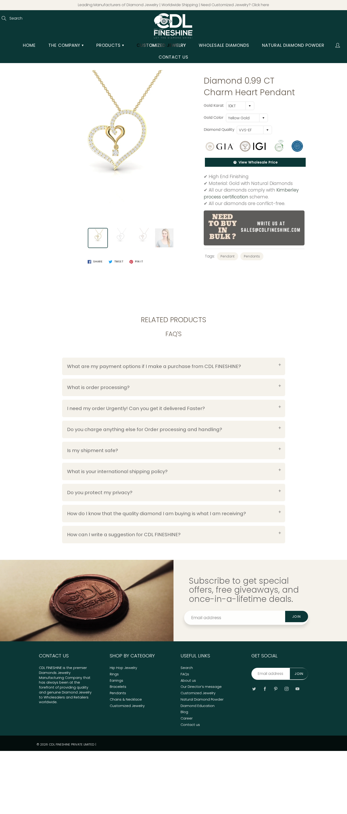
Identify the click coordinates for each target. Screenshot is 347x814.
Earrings (116, 680)
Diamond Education (198, 705)
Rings (114, 674)
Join (296, 616)
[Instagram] (286, 689)
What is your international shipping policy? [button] (117, 471)
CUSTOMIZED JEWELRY (161, 45)
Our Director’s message (201, 686)
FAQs (185, 674)
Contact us (173, 57)
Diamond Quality (219, 129)
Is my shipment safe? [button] (92, 450)
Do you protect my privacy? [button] (99, 492)
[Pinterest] (275, 689)
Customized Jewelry (127, 705)
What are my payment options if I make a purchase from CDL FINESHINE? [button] (154, 366)
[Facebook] (265, 689)
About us (188, 680)
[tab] (173, 366)
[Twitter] (254, 689)
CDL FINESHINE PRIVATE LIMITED (71, 744)
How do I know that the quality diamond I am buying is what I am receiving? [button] (156, 513)
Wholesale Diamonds (224, 45)
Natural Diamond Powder (293, 45)
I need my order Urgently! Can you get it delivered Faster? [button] (136, 408)
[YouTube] (297, 689)
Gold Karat (214, 105)
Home (29, 45)
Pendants (252, 256)
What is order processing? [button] (98, 387)
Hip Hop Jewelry (123, 667)
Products (109, 45)
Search (187, 667)
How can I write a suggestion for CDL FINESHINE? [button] (124, 534)
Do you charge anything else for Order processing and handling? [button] (144, 429)
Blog (184, 712)
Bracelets (118, 686)
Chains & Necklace (126, 699)
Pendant (227, 256)
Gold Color (214, 117)
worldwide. (48, 702)
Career (187, 718)
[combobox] (240, 106)
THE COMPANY (65, 45)
